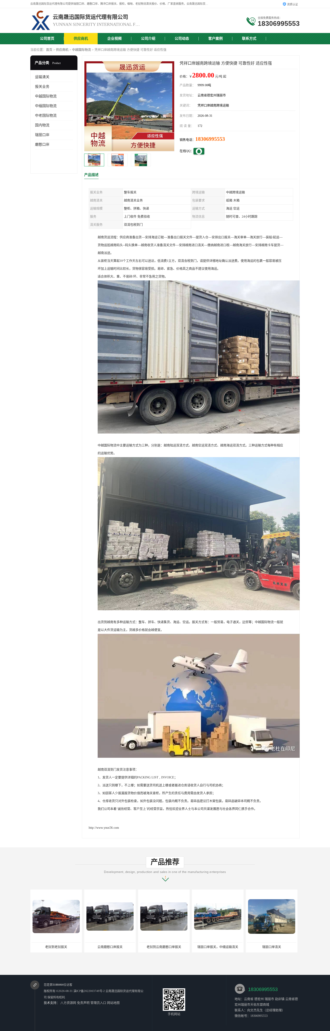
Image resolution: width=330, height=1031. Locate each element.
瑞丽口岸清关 (217, 947)
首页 (49, 49)
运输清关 (42, 77)
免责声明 (83, 1003)
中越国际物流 (81, 49)
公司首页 (47, 38)
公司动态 (182, 38)
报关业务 (42, 86)
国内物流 (42, 125)
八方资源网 (68, 1003)
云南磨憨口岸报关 (56, 947)
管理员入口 (98, 1003)
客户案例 (215, 38)
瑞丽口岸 (42, 135)
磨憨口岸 (42, 144)
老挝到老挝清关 (272, 947)
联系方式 (249, 38)
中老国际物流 (46, 115)
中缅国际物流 (46, 106)
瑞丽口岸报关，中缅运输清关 (163, 947)
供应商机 (81, 38)
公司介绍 (148, 38)
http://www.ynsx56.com (104, 827)
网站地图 (113, 1003)
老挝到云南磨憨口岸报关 (110, 947)
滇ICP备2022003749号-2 (89, 991)
